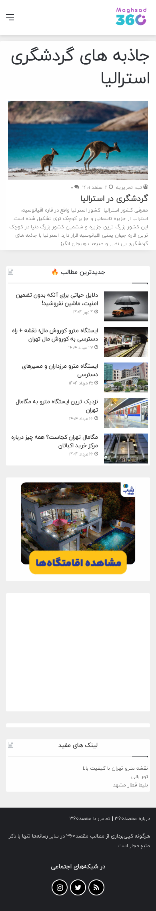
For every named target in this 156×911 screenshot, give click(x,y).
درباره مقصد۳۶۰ (132, 818)
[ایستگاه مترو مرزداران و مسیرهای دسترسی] (126, 377)
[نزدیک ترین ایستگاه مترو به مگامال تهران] (126, 413)
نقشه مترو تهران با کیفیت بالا (115, 768)
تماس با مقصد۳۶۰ (90, 818)
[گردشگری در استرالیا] (78, 140)
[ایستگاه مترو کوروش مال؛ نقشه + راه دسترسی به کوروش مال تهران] (126, 342)
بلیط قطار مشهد (130, 785)
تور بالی (139, 776)
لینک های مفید (78, 745)
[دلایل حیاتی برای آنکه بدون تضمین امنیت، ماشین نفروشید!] (126, 306)
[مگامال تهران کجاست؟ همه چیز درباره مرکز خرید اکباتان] (126, 448)
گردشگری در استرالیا (114, 198)
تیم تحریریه (129, 187)
